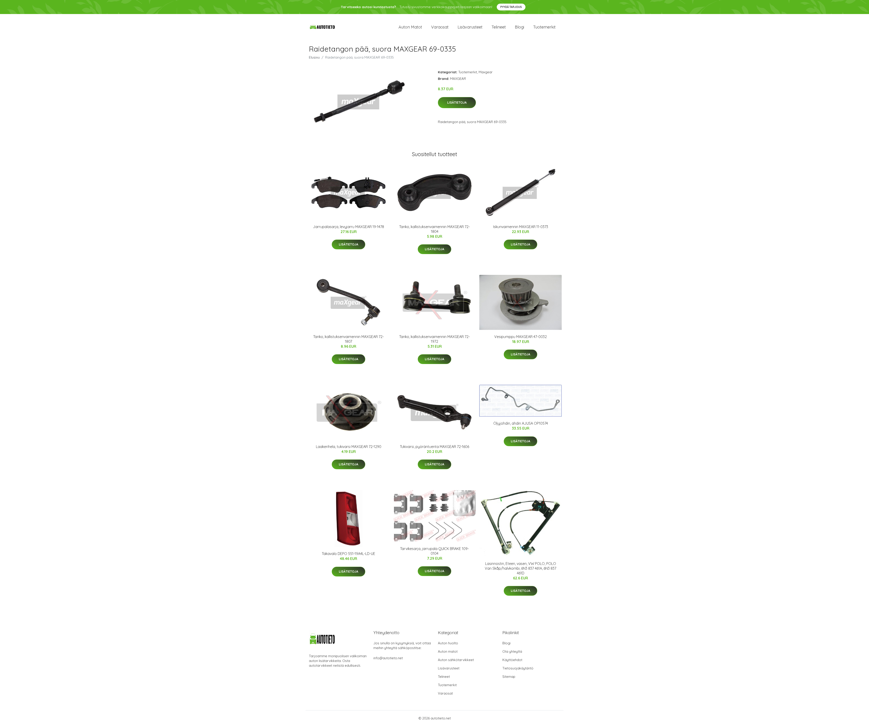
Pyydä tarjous (511, 7)
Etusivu (314, 57)
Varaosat (440, 27)
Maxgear (486, 72)
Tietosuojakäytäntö (517, 668)
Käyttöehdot (512, 660)
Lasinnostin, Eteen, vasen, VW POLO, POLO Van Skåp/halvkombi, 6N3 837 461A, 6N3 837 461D (520, 568)
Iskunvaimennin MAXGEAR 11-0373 (520, 226)
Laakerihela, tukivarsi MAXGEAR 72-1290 (348, 446)
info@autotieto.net (388, 658)
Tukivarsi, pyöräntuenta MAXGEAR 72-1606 (434, 446)
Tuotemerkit (544, 27)
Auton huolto (448, 643)
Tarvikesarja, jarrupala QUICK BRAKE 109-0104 (434, 551)
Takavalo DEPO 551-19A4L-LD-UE (348, 553)
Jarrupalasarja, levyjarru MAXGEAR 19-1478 (348, 226)
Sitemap (508, 676)
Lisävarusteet (470, 27)
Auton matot (410, 27)
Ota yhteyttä (512, 651)
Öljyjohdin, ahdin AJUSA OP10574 (520, 423)
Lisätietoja (457, 102)
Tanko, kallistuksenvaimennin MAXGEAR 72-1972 (434, 339)
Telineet (499, 27)
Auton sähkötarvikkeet (456, 660)
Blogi (519, 27)
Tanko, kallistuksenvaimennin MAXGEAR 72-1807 (348, 339)
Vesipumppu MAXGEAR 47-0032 (520, 336)
